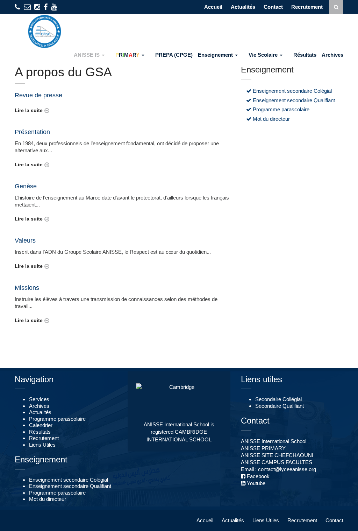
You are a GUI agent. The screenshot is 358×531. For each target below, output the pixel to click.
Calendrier (40, 425)
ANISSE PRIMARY (263, 448)
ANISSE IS (87, 55)
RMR (127, 55)
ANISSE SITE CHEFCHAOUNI (277, 455)
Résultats (304, 55)
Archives (332, 55)
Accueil (213, 7)
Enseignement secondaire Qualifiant (293, 100)
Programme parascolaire (280, 109)
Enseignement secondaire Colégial (291, 91)
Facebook (257, 476)
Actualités (243, 7)
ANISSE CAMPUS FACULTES (276, 462)
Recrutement (307, 7)
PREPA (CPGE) (174, 55)
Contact (273, 7)
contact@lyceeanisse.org (287, 469)
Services (39, 399)
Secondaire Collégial (278, 399)
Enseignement (216, 55)
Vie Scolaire (264, 55)
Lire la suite (29, 110)
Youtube (255, 483)
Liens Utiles (42, 445)
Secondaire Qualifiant (279, 406)
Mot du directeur (270, 119)
